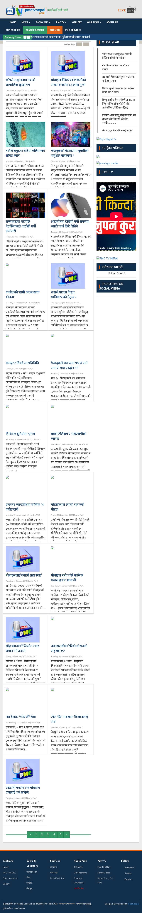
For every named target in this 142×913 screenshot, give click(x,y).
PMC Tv (107, 172)
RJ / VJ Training (57, 878)
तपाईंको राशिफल (112, 148)
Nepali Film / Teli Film (105, 880)
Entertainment (10, 878)
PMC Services (73, 30)
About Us (112, 22)
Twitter (128, 873)
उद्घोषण (53, 867)
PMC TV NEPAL (9, 872)
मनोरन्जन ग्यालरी (112, 267)
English (55, 30)
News (25, 22)
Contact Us (13, 30)
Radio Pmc (42, 22)
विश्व (28, 877)
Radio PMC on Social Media (111, 286)
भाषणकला (54, 872)
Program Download (79, 880)
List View (86, 44)
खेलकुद (29, 888)
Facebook (129, 867)
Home (12, 22)
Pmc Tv (60, 22)
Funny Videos (103, 872)
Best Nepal (133, 903)
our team (93, 22)
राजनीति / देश (31, 872)
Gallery (77, 22)
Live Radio (78, 888)
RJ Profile (78, 867)
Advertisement (35, 30)
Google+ (129, 879)
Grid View (79, 44)
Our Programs (80, 872)
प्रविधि (29, 883)
